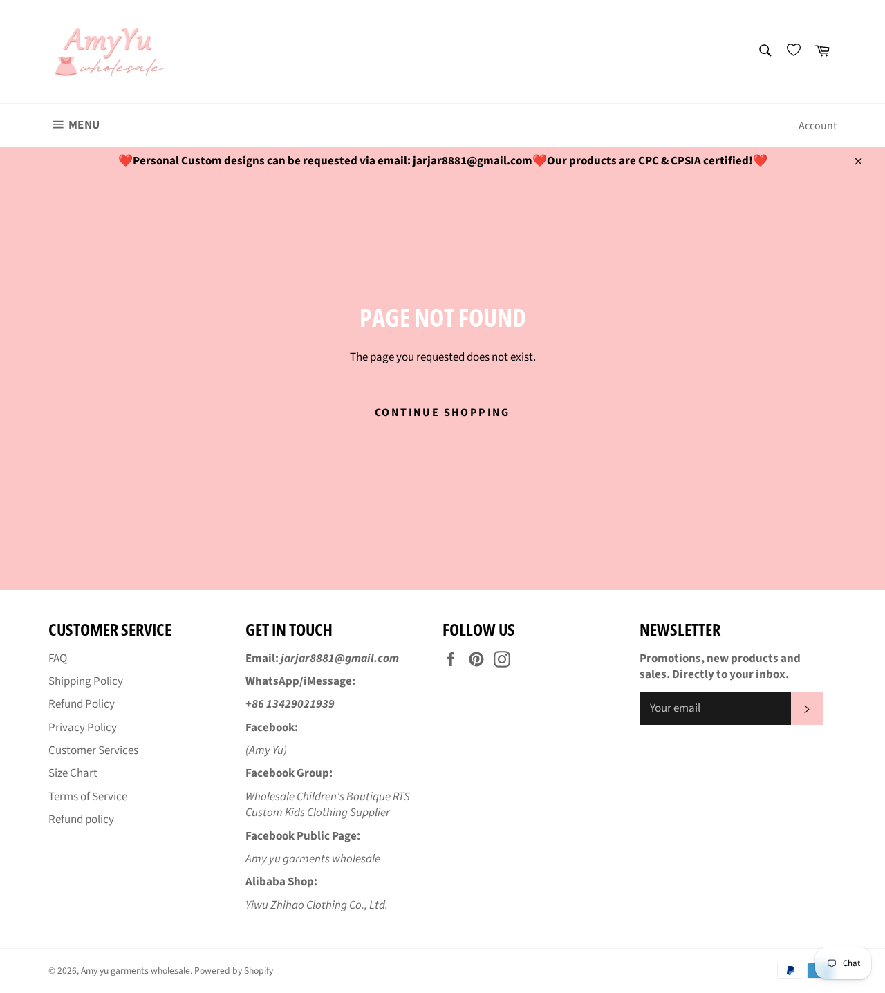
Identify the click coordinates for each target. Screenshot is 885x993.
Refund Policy (81, 704)
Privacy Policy (82, 727)
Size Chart (72, 773)
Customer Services (93, 750)
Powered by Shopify (233, 970)
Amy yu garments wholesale (135, 970)
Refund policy (81, 819)
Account (818, 125)
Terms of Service (87, 796)
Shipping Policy (85, 681)
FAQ (57, 658)
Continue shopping (442, 412)
